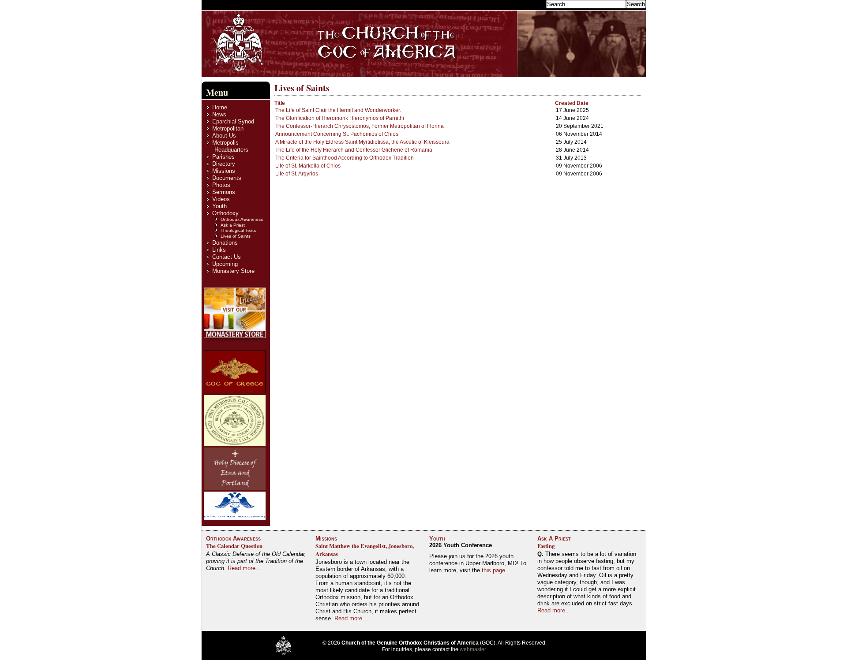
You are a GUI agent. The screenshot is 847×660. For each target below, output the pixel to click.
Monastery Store (233, 271)
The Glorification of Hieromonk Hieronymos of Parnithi (339, 118)
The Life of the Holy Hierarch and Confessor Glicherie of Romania (353, 150)
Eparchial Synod (233, 121)
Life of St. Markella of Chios (308, 166)
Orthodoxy (225, 213)
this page (493, 570)
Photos (221, 185)
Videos (221, 199)
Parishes (223, 156)
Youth (219, 206)
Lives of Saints (236, 236)
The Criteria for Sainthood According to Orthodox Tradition (344, 158)
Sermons (223, 192)
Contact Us (226, 257)
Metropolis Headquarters (230, 146)
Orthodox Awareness (242, 219)
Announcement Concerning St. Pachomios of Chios (336, 134)
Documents (226, 178)
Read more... (244, 568)
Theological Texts (238, 230)
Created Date (571, 103)
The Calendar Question (234, 546)
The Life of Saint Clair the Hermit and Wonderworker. (338, 110)
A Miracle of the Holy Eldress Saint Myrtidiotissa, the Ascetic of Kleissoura (362, 142)
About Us (224, 135)
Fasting (546, 546)
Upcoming (225, 264)
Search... (532, 3)
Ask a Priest (233, 225)
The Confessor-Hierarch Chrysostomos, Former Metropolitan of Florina (359, 126)
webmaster (473, 649)
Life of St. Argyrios (296, 174)
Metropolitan (228, 128)
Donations (225, 242)
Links (219, 249)
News (219, 114)
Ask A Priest (554, 538)
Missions (223, 171)
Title (279, 103)
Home (219, 107)
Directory (223, 163)
